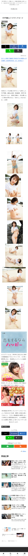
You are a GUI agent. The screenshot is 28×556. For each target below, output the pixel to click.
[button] (18, 51)
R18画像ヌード (6, 426)
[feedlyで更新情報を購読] (7, 446)
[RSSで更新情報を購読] (20, 446)
